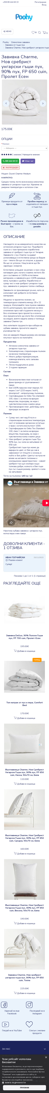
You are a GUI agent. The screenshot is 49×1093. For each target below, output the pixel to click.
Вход (44, 5)
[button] (45, 33)
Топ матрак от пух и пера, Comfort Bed (24, 704)
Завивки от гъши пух (15, 45)
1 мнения (16, 154)
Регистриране (40, 2)
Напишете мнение (31, 154)
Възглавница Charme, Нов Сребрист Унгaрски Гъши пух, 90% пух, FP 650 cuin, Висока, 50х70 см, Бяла (24, 908)
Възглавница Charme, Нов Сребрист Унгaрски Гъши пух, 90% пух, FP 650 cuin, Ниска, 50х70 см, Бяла (24, 772)
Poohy (6, 42)
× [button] (46, 1057)
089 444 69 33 (11, 161)
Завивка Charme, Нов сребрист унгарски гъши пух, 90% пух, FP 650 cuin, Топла (24, 977)
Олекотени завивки (20, 42)
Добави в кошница (26, 651)
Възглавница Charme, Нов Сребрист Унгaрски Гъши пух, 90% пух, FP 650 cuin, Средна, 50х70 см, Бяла (24, 838)
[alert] (24, 1074)
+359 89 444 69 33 (11, 2)
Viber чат (28, 161)
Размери (5, 144)
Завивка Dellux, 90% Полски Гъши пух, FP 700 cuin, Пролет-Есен (24, 637)
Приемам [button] (24, 1087)
